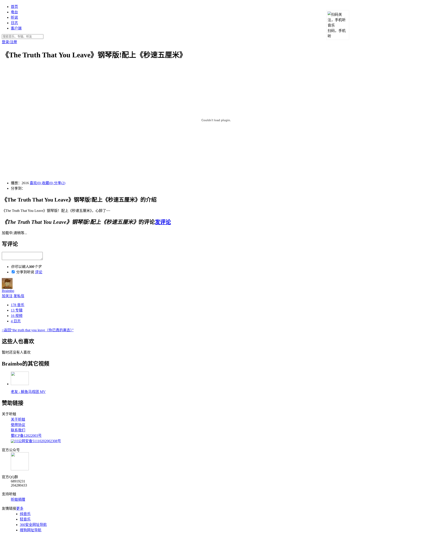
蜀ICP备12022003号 (26, 435)
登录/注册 (9, 42)
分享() (59, 183)
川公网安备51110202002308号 (37, 441)
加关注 (7, 296)
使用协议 (18, 425)
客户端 (16, 28)
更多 (19, 508)
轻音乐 (25, 519)
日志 (14, 23)
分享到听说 (25, 272)
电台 (14, 12)
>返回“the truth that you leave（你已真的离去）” (38, 330)
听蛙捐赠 (18, 499)
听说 (14, 17)
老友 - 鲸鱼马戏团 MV (28, 392)
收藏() (48, 183)
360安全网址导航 (33, 525)
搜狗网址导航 (30, 530)
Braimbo (8, 291)
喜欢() (36, 183)
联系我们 (18, 430)
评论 (38, 272)
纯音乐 (25, 514)
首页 (14, 7)
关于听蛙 (18, 419)
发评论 (163, 222)
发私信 (19, 296)
